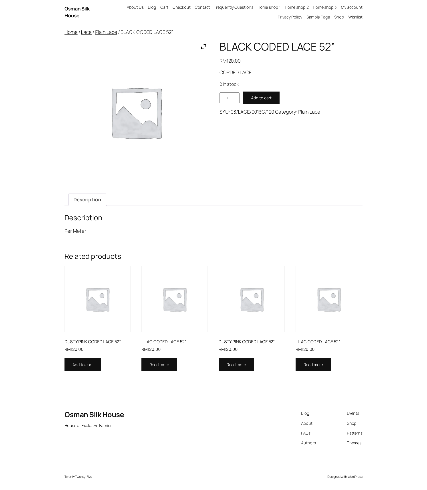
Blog (152, 7)
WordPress (355, 476)
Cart (164, 7)
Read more (159, 364)
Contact (202, 7)
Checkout (182, 7)
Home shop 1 (269, 7)
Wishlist (355, 17)
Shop (339, 17)
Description (87, 199)
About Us (135, 7)
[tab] (87, 200)
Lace (86, 32)
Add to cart (261, 97)
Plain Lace (106, 32)
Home (71, 32)
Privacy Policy (290, 17)
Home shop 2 (297, 7)
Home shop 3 (325, 7)
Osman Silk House (76, 12)
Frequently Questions (233, 7)
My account (352, 7)
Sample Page (318, 17)
